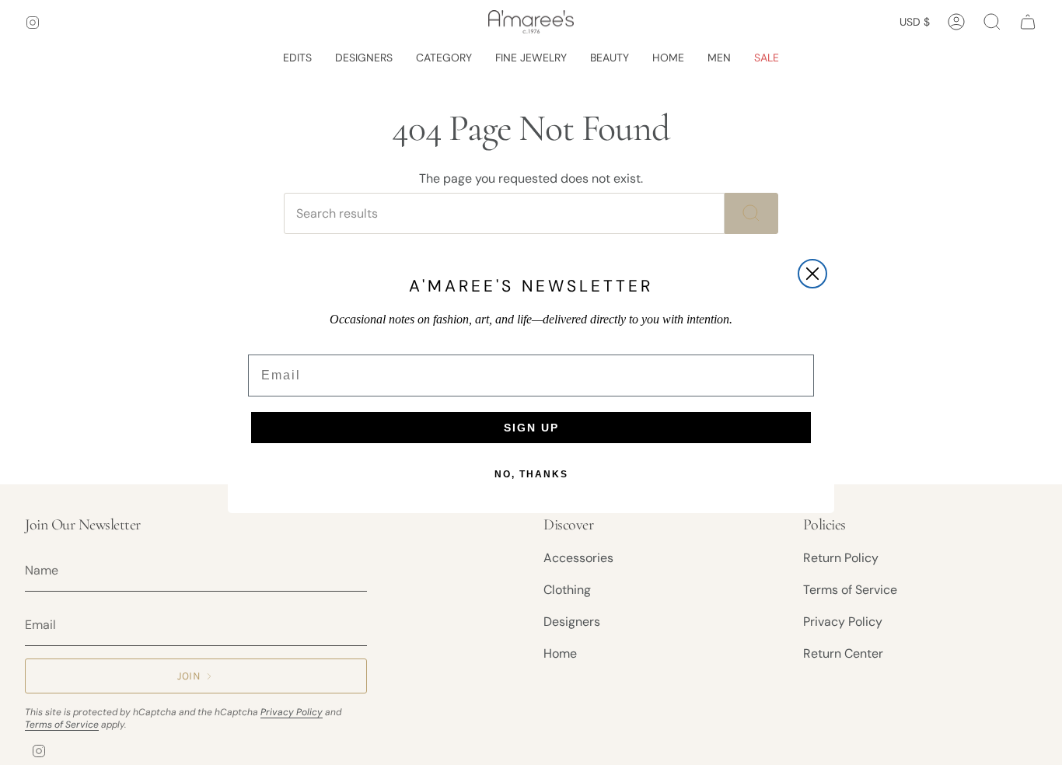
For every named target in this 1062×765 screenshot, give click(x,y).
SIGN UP (531, 427)
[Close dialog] (812, 274)
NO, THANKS (531, 474)
